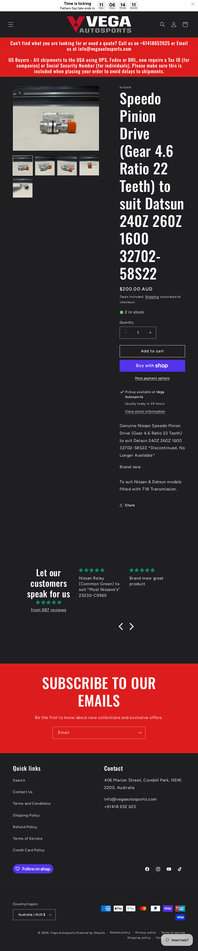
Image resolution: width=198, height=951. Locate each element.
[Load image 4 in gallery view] (89, 165)
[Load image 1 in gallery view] (22, 165)
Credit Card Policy (29, 850)
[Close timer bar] (193, 4)
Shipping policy (139, 937)
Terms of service (173, 932)
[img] (48, 602)
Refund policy (120, 932)
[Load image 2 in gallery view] (45, 165)
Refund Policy (25, 827)
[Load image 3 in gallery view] (67, 165)
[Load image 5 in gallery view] (22, 188)
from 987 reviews (48, 609)
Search (19, 780)
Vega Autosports (63, 933)
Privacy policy (145, 932)
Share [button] (130, 505)
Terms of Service (28, 838)
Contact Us (23, 792)
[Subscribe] (139, 733)
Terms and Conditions (32, 803)
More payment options (152, 378)
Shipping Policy (26, 815)
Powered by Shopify (90, 933)
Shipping (152, 297)
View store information (145, 411)
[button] (10, 24)
